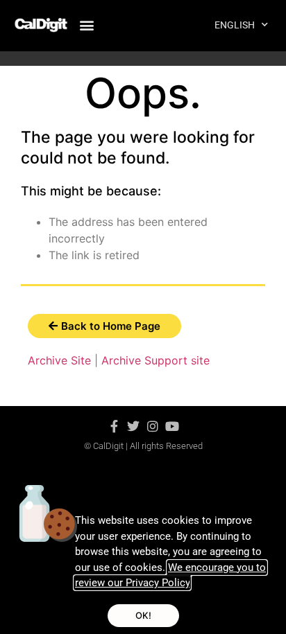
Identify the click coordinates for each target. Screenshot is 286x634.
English (234, 24)
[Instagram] (152, 426)
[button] (86, 24)
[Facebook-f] (114, 426)
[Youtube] (172, 426)
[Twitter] (133, 426)
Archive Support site (155, 360)
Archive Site (59, 360)
